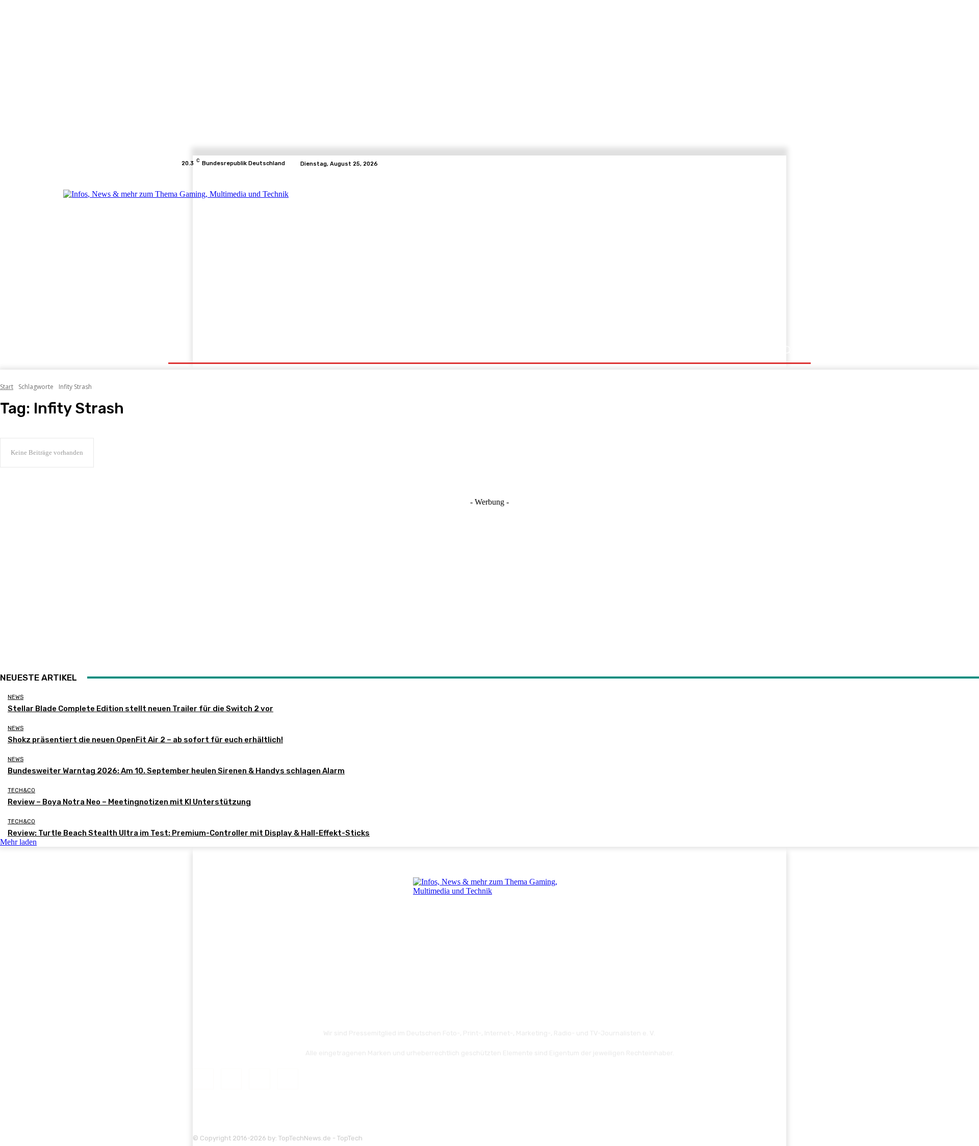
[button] (786, 350)
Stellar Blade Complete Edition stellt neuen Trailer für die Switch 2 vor (140, 708)
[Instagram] (768, 164)
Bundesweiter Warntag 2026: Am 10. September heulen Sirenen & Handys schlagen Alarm (176, 770)
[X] (780, 164)
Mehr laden (18, 842)
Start (6, 386)
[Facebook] (756, 164)
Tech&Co (21, 790)
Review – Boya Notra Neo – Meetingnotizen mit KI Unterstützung (129, 801)
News (15, 697)
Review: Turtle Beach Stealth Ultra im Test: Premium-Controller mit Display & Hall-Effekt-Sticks (189, 833)
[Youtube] (792, 164)
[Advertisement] (578, 256)
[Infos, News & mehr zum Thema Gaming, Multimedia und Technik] (282, 255)
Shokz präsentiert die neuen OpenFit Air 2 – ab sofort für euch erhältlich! (145, 739)
